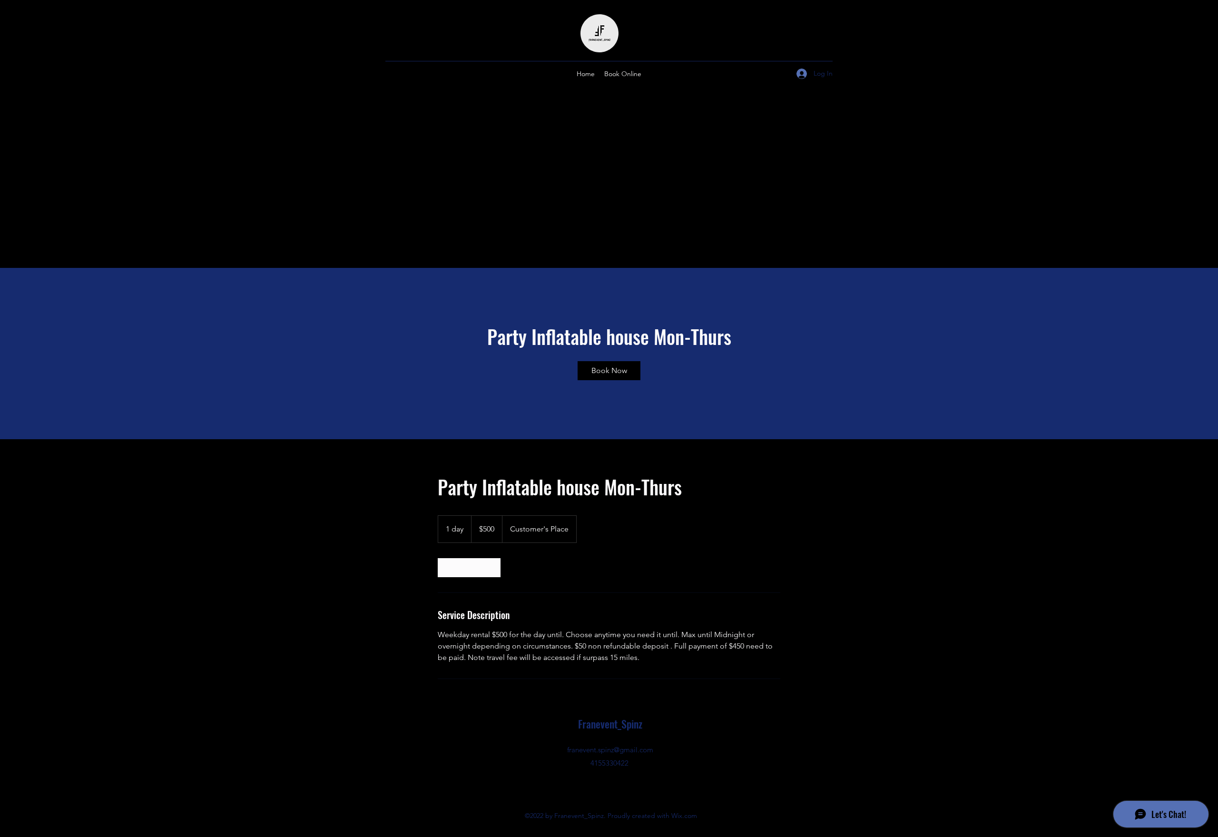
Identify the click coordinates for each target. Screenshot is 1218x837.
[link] (609, 370)
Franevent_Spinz (610, 723)
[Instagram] (609, 784)
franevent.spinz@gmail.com (610, 749)
